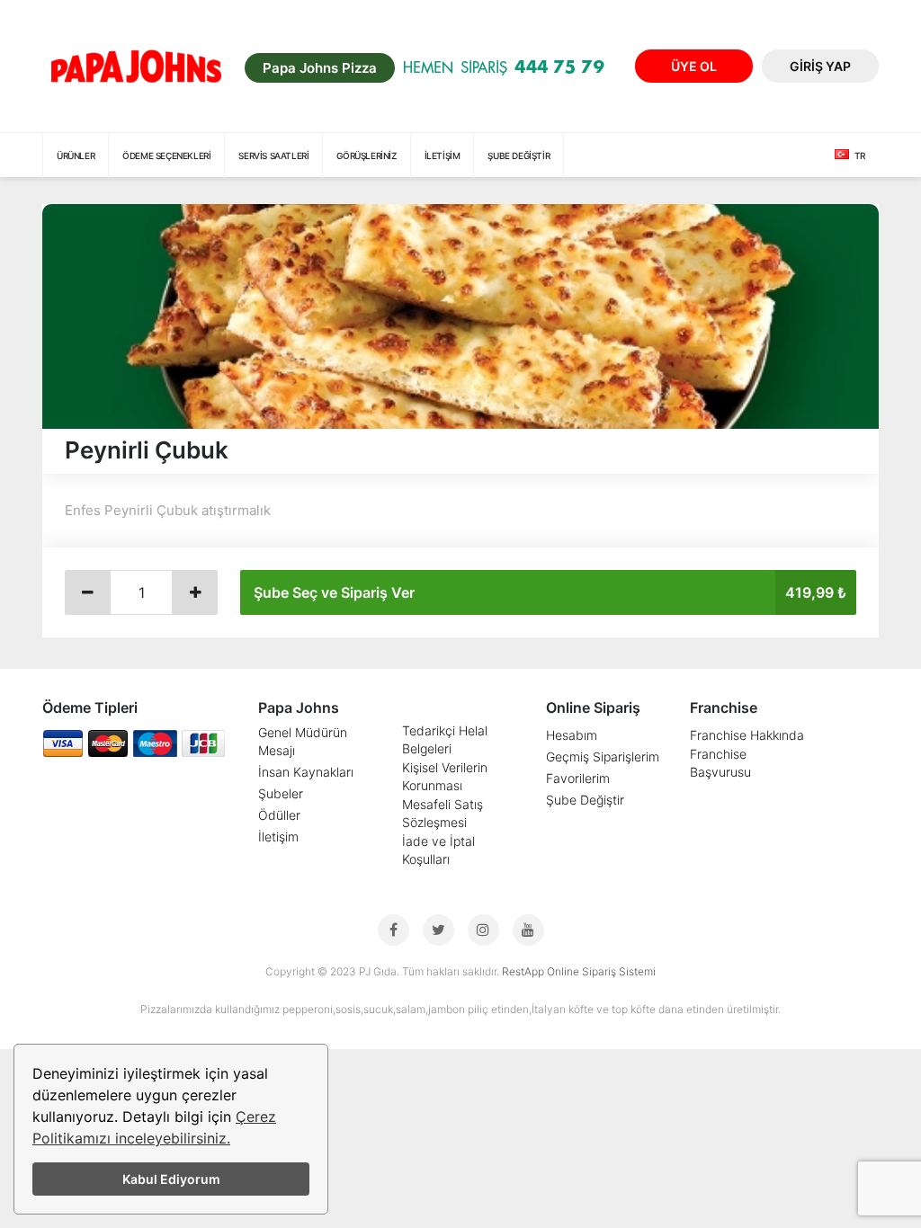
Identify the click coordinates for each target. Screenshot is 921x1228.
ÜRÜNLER (75, 155)
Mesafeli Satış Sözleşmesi (442, 813)
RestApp (523, 971)
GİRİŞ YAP (820, 66)
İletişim (442, 155)
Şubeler (280, 793)
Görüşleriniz (366, 155)
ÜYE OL (694, 66)
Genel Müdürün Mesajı (302, 741)
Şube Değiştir (585, 799)
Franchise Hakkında (747, 735)
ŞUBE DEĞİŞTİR (518, 155)
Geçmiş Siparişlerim (602, 756)
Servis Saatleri (273, 155)
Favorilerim (578, 778)
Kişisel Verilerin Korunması (444, 776)
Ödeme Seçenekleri (166, 155)
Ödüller (279, 815)
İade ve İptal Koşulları (438, 850)
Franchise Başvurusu (720, 762)
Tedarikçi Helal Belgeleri (444, 739)
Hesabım (571, 735)
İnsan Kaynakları (305, 771)
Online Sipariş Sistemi (601, 971)
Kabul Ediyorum (171, 1179)
